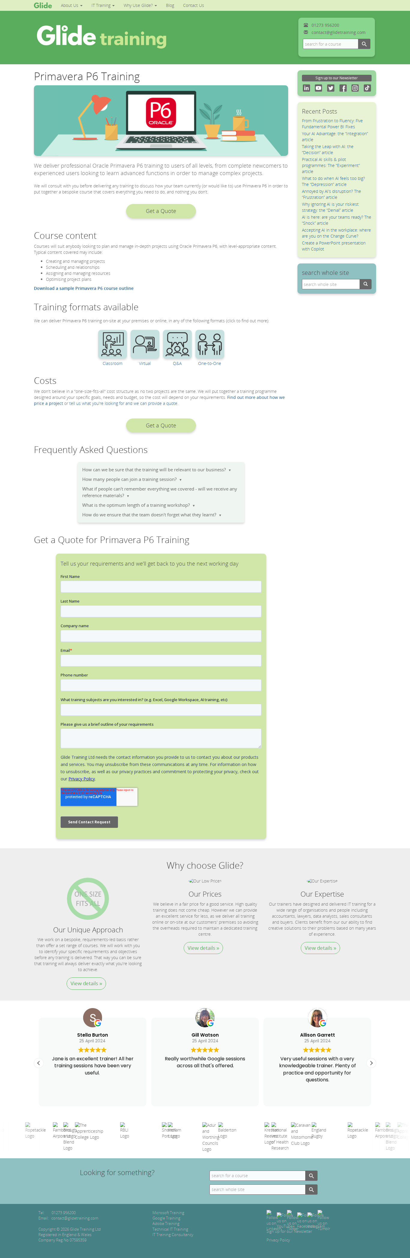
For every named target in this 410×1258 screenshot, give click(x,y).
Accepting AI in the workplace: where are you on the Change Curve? (336, 233)
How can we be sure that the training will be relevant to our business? (156, 469)
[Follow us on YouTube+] (286, 1220)
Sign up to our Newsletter (336, 78)
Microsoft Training (168, 1212)
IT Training (102, 5)
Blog (170, 5)
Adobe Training (165, 1223)
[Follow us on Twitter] (293, 1220)
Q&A (177, 363)
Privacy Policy (278, 1240)
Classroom (112, 363)
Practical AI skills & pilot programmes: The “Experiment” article (331, 165)
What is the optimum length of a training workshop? (138, 505)
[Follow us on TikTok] (324, 1220)
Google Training (166, 1218)
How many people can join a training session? (132, 479)
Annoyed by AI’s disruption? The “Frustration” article (331, 194)
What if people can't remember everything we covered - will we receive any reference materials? (159, 492)
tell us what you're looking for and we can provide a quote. (123, 403)
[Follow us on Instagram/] (316, 1220)
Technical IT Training (170, 1229)
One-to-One (209, 363)
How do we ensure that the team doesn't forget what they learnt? (152, 515)
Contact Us (193, 5)
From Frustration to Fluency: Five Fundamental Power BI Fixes (332, 123)
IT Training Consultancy (172, 1234)
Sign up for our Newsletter (289, 1231)
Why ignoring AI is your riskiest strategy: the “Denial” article (330, 207)
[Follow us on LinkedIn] (274, 1220)
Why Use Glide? (139, 5)
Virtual (145, 363)
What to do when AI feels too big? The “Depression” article (333, 181)
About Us (70, 5)
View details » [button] (86, 983)
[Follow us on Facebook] (305, 1220)
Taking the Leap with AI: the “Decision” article (328, 149)
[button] (161, 211)
